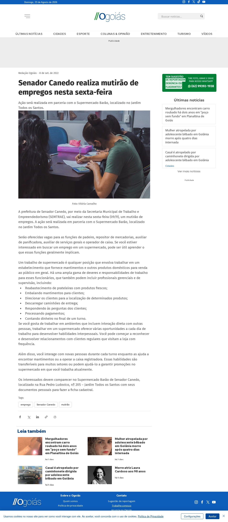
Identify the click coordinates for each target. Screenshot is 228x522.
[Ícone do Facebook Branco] (189, 2)
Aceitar (212, 516)
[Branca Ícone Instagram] (184, 2)
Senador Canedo (46, 404)
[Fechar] (224, 516)
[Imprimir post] (55, 417)
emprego (26, 404)
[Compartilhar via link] (46, 417)
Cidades (169, 165)
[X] (194, 2)
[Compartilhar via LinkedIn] (37, 417)
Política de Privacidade (151, 516)
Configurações (192, 516)
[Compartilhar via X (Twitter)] (28, 417)
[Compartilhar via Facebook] (20, 417)
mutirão (65, 404)
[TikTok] (199, 2)
